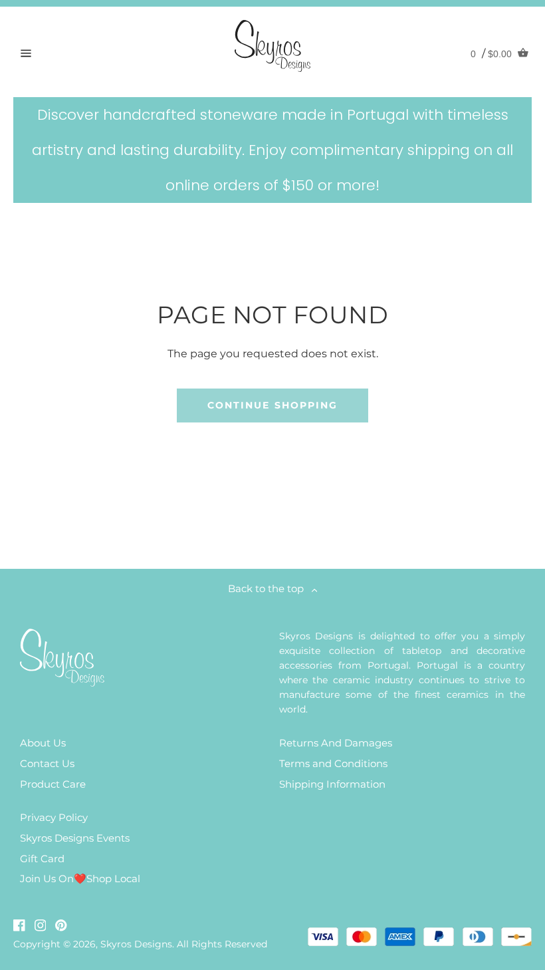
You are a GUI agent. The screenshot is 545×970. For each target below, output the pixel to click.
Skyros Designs (136, 944)
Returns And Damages (335, 742)
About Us (43, 742)
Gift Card (42, 858)
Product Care (53, 784)
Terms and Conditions (333, 763)
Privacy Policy (54, 817)
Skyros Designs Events (75, 838)
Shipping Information (332, 784)
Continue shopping (272, 405)
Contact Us (47, 763)
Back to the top (270, 588)
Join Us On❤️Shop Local (80, 878)
